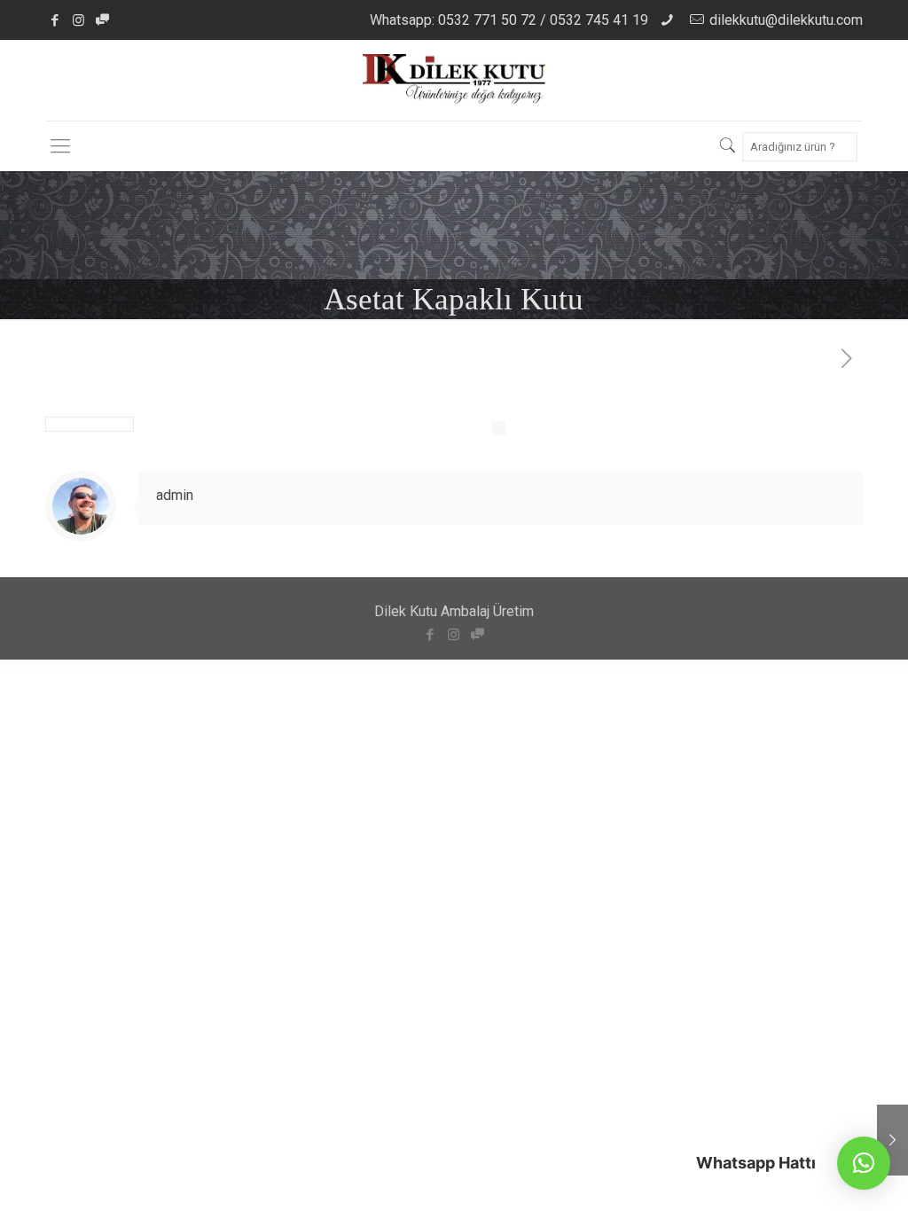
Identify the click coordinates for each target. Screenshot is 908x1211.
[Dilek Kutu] (454, 80)
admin (174, 495)
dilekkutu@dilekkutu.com (786, 20)
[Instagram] (78, 20)
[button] (863, 1163)
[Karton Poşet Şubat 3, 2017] (892, 1140)
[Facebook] (54, 20)
